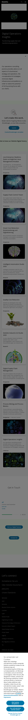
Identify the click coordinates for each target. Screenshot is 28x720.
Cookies (18, 693)
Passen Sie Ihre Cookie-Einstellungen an (15, 714)
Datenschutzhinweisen (11, 695)
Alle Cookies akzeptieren (15, 703)
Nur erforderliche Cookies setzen (15, 709)
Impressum (7, 697)
